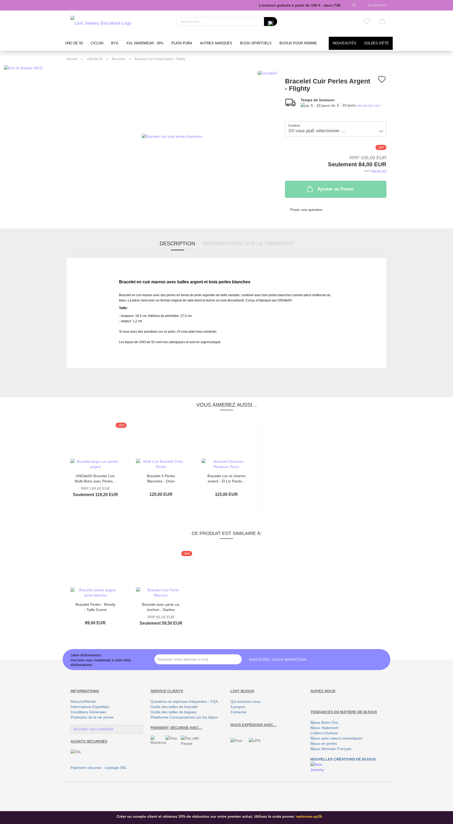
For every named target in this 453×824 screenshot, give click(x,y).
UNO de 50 (74, 43)
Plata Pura (181, 43)
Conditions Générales (88, 712)
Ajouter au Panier (335, 189)
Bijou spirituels (256, 43)
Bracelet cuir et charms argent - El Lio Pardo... (226, 478)
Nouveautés (344, 43)
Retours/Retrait (83, 701)
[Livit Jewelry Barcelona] (101, 23)
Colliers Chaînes (324, 733)
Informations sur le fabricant (248, 243)
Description (177, 243)
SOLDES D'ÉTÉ (376, 43)
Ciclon (97, 43)
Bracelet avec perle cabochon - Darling (161, 606)
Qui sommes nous (245, 701)
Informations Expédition (90, 707)
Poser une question (306, 210)
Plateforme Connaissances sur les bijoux (184, 717)
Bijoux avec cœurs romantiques (336, 738)
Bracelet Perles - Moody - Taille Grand (95, 606)
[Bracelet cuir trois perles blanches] (172, 136)
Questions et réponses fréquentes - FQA (184, 701)
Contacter (238, 712)
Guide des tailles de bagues (173, 712)
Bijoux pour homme (298, 43)
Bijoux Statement (324, 728)
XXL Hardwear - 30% (145, 43)
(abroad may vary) (369, 105)
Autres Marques (216, 43)
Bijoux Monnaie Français (330, 749)
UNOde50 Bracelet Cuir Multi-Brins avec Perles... (95, 478)
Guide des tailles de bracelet (174, 707)
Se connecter (376, 5)
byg (114, 43)
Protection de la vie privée (92, 717)
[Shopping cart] (382, 21)
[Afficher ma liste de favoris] (367, 21)
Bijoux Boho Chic (324, 722)
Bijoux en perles (323, 743)
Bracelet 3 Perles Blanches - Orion (161, 478)
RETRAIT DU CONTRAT (93, 729)
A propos (237, 707)
